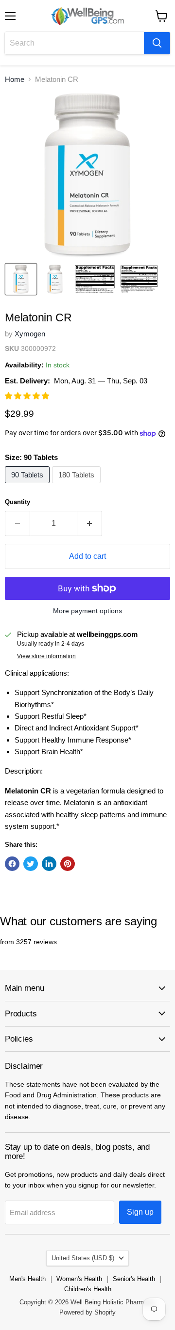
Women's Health (79, 1278)
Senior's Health (134, 1278)
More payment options (87, 611)
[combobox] (74, 43)
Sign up (140, 1212)
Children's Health (87, 1289)
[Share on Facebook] (12, 863)
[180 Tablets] (77, 485)
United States (83, 1258)
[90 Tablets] (28, 485)
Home (14, 79)
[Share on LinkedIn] (49, 863)
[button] (28, 396)
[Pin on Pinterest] (67, 863)
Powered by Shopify (87, 1312)
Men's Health (27, 1278)
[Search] (157, 43)
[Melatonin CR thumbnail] (20, 279)
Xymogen (30, 334)
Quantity (17, 502)
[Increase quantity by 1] (89, 523)
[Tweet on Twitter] (30, 863)
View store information (46, 656)
